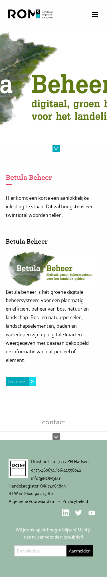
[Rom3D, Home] (30, 16)
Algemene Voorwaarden (31, 501)
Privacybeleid (75, 501)
